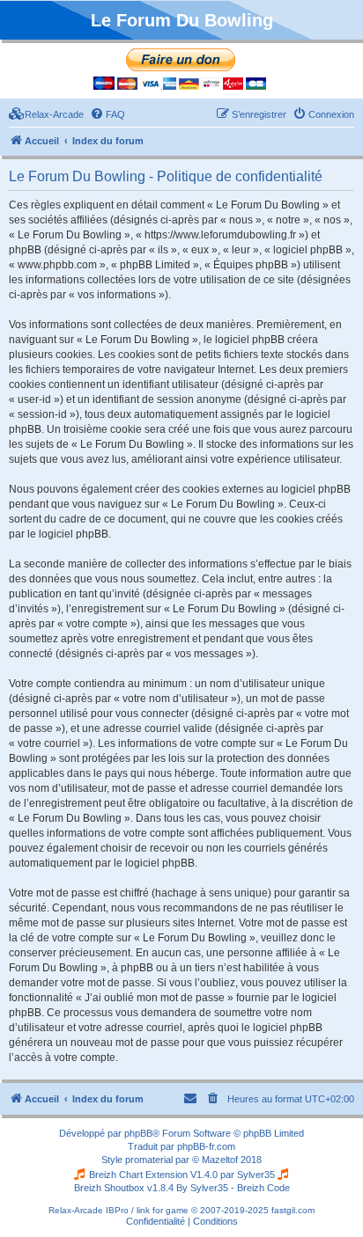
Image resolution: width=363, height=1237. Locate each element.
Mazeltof (220, 1159)
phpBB (138, 1133)
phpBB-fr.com (206, 1146)
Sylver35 (256, 1174)
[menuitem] (46, 114)
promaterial (149, 1159)
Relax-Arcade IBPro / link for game (118, 1210)
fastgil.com (293, 1210)
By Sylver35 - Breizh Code (233, 1187)
